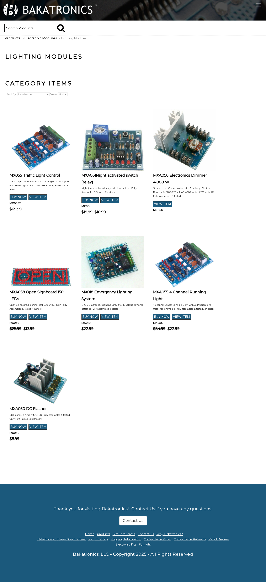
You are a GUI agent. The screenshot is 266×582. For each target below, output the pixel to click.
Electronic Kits (126, 544)
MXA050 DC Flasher (28, 408)
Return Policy (98, 539)
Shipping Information (126, 539)
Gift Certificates (124, 534)
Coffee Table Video (157, 539)
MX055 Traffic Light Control (35, 175)
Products (12, 38)
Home (89, 534)
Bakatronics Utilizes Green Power (61, 539)
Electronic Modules (40, 38)
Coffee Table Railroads (190, 539)
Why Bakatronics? (169, 534)
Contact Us (133, 520)
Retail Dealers (218, 539)
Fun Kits (145, 544)
